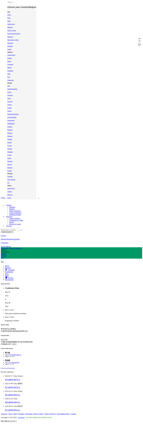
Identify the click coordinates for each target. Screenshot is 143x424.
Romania (10, 130)
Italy (8, 86)
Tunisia (9, 191)
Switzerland (10, 120)
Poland (9, 108)
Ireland (9, 142)
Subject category (14, 218)
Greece (9, 111)
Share (3, 258)
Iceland (9, 171)
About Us (4, 414)
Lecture (3, 235)
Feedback (21, 414)
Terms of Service (50, 414)
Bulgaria (9, 167)
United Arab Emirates (13, 33)
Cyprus (9, 155)
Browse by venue (15, 224)
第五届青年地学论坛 (12, 402)
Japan (9, 21)
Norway (9, 164)
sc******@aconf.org (12, 362)
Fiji (8, 183)
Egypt (9, 198)
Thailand (10, 46)
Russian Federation (13, 114)
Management (9, 280)
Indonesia (10, 37)
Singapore (10, 43)
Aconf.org (21, 417)
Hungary (9, 133)
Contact (73, 414)
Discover (9, 216)
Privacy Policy (38, 414)
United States (11, 55)
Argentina (10, 64)
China (9, 15)
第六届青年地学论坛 (12, 395)
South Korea (11, 24)
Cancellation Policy (63, 414)
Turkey (9, 49)
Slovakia (9, 161)
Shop (6, 274)
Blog (15, 414)
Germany (10, 95)
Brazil (9, 61)
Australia (10, 176)
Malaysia (10, 27)
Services (9, 226)
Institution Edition (15, 215)
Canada (9, 58)
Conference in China (16, 220)
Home (7, 266)
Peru (8, 77)
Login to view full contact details (8, 368)
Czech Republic (12, 117)
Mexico (9, 67)
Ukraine (9, 139)
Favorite (3, 256)
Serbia (9, 158)
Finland (9, 149)
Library (11, 222)
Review (10, 278)
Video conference (15, 211)
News (10, 414)
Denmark (10, 152)
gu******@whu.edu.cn (13, 355)
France (9, 92)
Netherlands (10, 123)
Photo (7, 275)
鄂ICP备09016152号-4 (9, 421)
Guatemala (10, 80)
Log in (3, 246)
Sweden (9, 127)
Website (3, 254)
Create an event (7, 232)
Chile (8, 74)
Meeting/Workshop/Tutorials (10, 239)
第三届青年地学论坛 (12, 410)
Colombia (10, 71)
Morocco (10, 194)
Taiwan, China (11, 30)
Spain (9, 98)
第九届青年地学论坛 (12, 380)
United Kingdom (12, 89)
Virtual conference (15, 213)
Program (8, 268)
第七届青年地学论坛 (12, 387)
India (8, 18)
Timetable (11, 270)
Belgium (9, 136)
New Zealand (11, 179)
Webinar (12, 209)
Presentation (9, 272)
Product (8, 205)
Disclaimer (29, 414)
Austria (9, 105)
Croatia (9, 145)
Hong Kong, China (13, 40)
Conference (4, 243)
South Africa (11, 188)
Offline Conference (15, 248)
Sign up (8, 246)
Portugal (9, 101)
